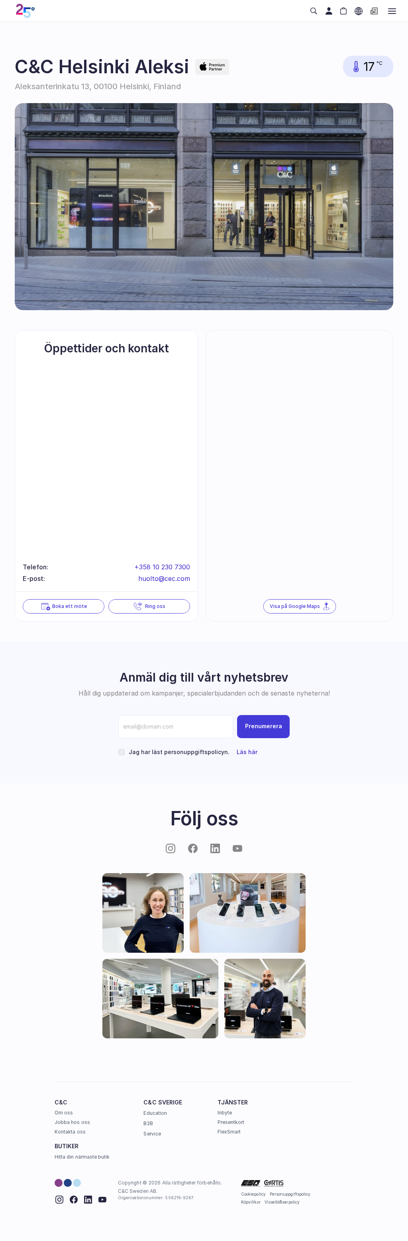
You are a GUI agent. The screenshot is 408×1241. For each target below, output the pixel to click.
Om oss (64, 1113)
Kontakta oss (70, 1132)
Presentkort (231, 1122)
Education (155, 1113)
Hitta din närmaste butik (82, 1157)
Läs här (247, 752)
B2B (148, 1123)
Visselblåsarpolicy (282, 1202)
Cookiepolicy (253, 1194)
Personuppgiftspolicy (290, 1194)
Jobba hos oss (72, 1122)
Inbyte (225, 1113)
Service (152, 1134)
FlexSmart (229, 1132)
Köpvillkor (251, 1202)
